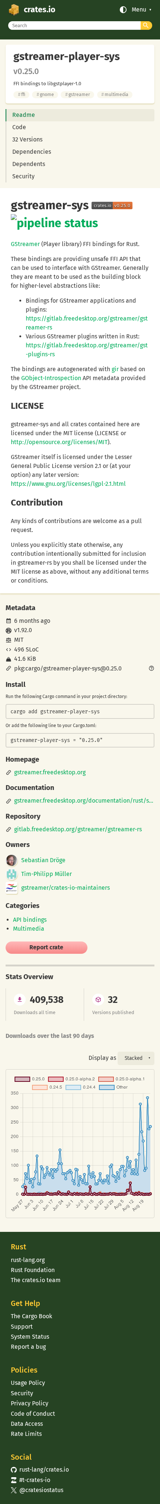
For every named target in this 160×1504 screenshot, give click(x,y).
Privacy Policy (29, 1403)
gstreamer (77, 94)
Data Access (27, 1423)
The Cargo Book (31, 1316)
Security (23, 176)
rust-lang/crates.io (40, 1469)
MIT (18, 639)
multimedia (114, 94)
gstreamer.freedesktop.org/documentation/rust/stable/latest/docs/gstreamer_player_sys (84, 800)
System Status (30, 1336)
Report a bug (28, 1346)
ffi (21, 94)
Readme (23, 114)
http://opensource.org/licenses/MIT (59, 442)
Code (19, 127)
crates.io (39, 10)
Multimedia (28, 928)
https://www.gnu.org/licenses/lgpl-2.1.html (68, 483)
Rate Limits (26, 1433)
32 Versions (27, 139)
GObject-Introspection (51, 378)
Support (22, 1326)
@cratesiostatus (37, 1490)
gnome (45, 94)
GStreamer (25, 244)
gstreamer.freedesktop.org (50, 772)
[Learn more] (151, 669)
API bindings (30, 919)
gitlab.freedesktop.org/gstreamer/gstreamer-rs (78, 829)
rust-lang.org (28, 1260)
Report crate (46, 947)
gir (115, 369)
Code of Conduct (33, 1413)
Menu (139, 9)
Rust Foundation (33, 1270)
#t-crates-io (30, 1480)
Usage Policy (28, 1382)
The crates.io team (36, 1280)
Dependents (28, 164)
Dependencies (31, 151)
